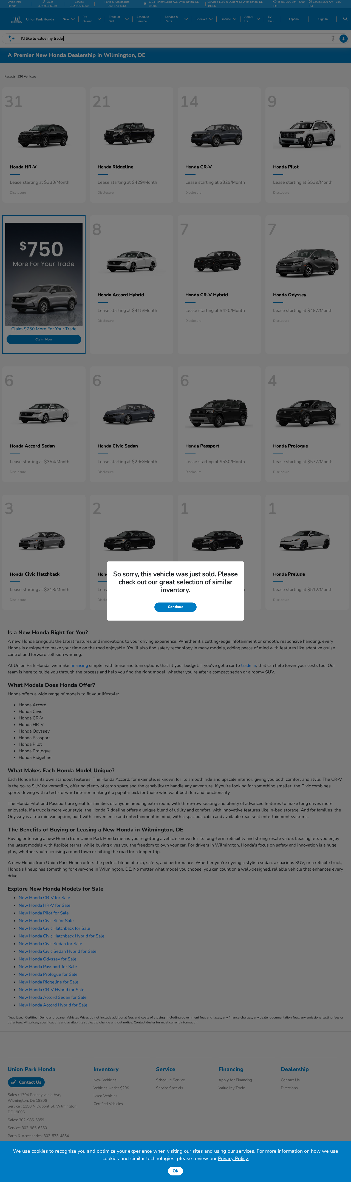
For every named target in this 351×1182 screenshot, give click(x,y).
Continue (175, 606)
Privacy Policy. (233, 1158)
